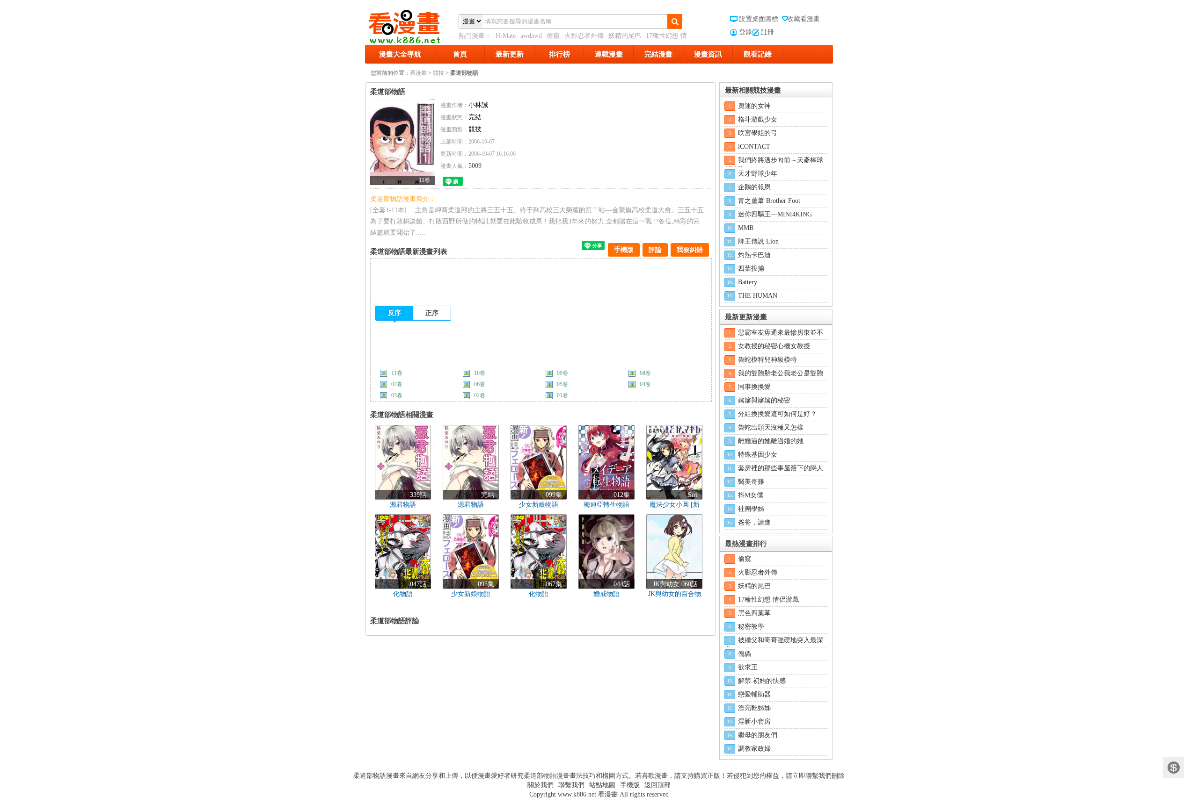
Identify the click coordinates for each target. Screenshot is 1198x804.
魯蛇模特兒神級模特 (767, 359)
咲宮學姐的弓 (757, 132)
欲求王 (748, 667)
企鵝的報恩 (754, 187)
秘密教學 (751, 626)
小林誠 (478, 104)
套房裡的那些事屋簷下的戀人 (780, 468)
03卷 (396, 395)
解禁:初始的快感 (762, 680)
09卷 (562, 373)
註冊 (767, 32)
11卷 (396, 373)
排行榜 (559, 54)
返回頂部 (657, 785)
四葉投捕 (751, 268)
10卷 (479, 373)
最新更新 (510, 54)
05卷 (562, 384)
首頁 (460, 54)
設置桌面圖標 (758, 18)
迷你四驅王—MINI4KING (775, 214)
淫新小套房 (754, 721)
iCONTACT (754, 146)
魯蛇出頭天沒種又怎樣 (771, 427)
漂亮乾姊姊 (754, 707)
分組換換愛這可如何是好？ (777, 413)
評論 (655, 249)
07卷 (396, 384)
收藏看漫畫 (803, 18)
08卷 (645, 373)
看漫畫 (418, 73)
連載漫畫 (609, 54)
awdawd (531, 35)
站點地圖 (602, 785)
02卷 (479, 395)
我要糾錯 (690, 249)
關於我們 (540, 785)
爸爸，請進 (754, 522)
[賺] (1173, 767)
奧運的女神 (754, 105)
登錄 (745, 32)
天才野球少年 (757, 173)
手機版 (624, 249)
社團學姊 (751, 508)
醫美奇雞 (751, 481)
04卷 (645, 384)
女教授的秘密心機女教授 (774, 346)
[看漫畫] (412, 25)
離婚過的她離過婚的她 (771, 441)
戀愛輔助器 (754, 694)
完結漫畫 (658, 54)
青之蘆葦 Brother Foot (769, 200)
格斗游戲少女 (757, 119)
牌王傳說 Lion (758, 241)
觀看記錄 (758, 54)
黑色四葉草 (754, 613)
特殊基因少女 (757, 454)
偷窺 (553, 35)
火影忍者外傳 (584, 35)
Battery (747, 282)
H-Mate (506, 35)
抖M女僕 (750, 495)
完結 (475, 117)
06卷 (479, 384)
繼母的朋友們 (757, 735)
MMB (745, 227)
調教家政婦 (754, 748)
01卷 (562, 395)
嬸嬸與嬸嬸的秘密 (764, 400)
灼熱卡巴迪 (754, 254)
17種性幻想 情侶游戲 (768, 599)
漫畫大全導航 (400, 54)
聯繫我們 (571, 785)
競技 (438, 73)
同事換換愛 (754, 386)
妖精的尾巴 (624, 35)
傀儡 (744, 653)
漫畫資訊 (708, 54)
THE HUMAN (757, 295)
